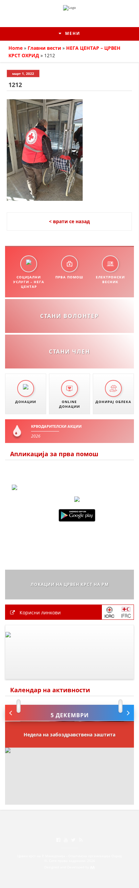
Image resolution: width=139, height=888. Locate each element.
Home (15, 48)
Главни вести (44, 48)
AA (92, 867)
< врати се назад (69, 221)
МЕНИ (71, 33)
